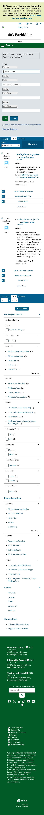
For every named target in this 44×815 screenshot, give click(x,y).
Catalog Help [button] (10, 619)
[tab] (32, 144)
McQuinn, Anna (14, 388)
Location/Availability (23, 191)
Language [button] (10, 471)
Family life (12, 360)
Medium (12, 454)
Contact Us (15, 730)
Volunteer (14, 739)
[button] (32, 144)
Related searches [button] (12, 498)
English (12, 476)
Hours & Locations (18, 732)
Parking (13, 735)
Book (11, 341)
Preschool (13, 465)
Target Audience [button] (12, 460)
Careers (13, 737)
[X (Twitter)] (14, 701)
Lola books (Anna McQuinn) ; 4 (20, 412)
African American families (18, 351)
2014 (11, 439)
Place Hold (23, 201)
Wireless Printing (17, 744)
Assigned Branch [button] (12, 320)
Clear (14, 118)
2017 (11, 434)
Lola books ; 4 (14, 416)
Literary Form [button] (11, 486)
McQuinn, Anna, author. (17, 397)
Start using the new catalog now (26, 16)
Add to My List (21, 206)
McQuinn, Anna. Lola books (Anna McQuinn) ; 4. (22, 422)
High (10, 450)
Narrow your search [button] (13, 314)
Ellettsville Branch (16, 660)
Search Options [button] (9, 129)
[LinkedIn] (22, 705)
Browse (11, 597)
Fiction (11, 491)
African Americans (15, 356)
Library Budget (16, 742)
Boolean (11, 610)
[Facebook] (9, 701)
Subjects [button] (9, 346)
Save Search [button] (22, 308)
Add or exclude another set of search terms (22, 124)
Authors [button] (9, 378)
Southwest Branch (16, 673)
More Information (23, 196)
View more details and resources (21, 780)
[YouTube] (28, 701)
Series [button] (8, 402)
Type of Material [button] (12, 335)
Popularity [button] (10, 444)
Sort (3, 142)
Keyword (11, 593)
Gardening (12, 369)
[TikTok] (23, 701)
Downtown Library (15, 330)
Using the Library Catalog (18, 624)
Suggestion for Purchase (18, 628)
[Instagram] (19, 701)
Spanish (12, 481)
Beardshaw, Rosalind (16, 383)
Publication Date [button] (12, 429)
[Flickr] (33, 701)
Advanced (12, 606)
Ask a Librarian (16, 727)
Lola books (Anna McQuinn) (19, 407)
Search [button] (7, 587)
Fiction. (11, 365)
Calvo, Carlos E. (14, 392)
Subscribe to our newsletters (22, 686)
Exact (10, 601)
